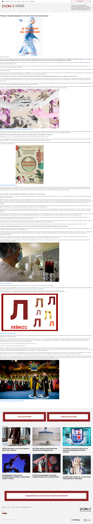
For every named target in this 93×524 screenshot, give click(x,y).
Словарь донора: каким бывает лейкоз (8, 333)
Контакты (8, 507)
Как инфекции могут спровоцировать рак (8, 185)
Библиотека (18, 507)
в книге (85, 59)
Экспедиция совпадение (26, 507)
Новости (22, 1)
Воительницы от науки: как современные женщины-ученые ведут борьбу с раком (16, 477)
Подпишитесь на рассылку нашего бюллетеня (46, 496)
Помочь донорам (68, 417)
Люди (12, 1)
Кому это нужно (7, 1)
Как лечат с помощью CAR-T (6, 283)
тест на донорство (79, 1)
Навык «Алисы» (32, 1)
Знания (15, 1)
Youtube (3, 512)
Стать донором (24, 417)
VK (2, 510)
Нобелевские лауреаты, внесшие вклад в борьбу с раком (12, 400)
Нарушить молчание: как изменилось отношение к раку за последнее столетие (16, 129)
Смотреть (27, 1)
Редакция (4, 507)
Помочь (19, 1)
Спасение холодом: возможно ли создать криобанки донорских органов (75, 450)
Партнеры (13, 507)
